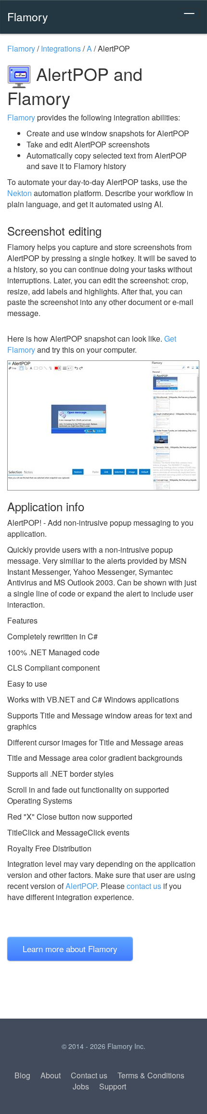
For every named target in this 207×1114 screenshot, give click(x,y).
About (50, 1075)
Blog (22, 1075)
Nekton (19, 193)
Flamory (27, 16)
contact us (144, 885)
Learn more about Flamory (70, 948)
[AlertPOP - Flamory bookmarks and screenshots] (103, 425)
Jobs (81, 1086)
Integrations (61, 48)
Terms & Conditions (150, 1075)
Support (112, 1086)
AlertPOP (81, 885)
